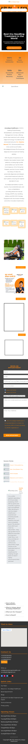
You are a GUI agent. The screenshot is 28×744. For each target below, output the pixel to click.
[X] (10, 676)
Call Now (4, 662)
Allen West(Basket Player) (17, 469)
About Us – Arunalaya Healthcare (11, 689)
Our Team (4, 685)
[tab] (14, 465)
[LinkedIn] (7, 676)
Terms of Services (6, 702)
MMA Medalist (14, 473)
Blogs (2, 694)
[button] (21, 267)
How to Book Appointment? (11, 603)
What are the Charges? (14, 612)
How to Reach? (11, 615)
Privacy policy (5, 705)
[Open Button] (14, 6)
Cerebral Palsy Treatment (17, 482)
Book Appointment (7, 691)
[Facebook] (2, 676)
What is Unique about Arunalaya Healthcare (13, 608)
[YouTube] (12, 676)
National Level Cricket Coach (18, 478)
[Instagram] (4, 676)
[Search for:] (9, 10)
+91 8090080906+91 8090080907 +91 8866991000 (6, 657)
